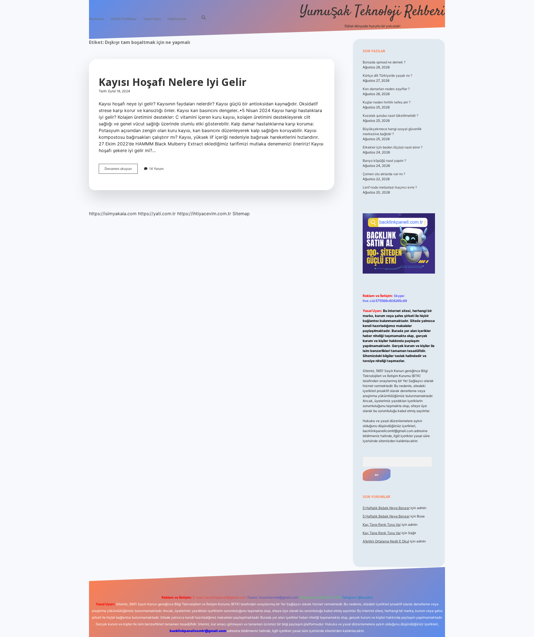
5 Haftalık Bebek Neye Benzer (386, 508)
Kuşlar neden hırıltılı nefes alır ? (387, 102)
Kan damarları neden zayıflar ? (386, 89)
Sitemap (241, 213)
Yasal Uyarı (152, 19)
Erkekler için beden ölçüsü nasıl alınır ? (392, 147)
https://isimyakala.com (113, 213)
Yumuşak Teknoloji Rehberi (372, 12)
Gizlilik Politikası (123, 19)
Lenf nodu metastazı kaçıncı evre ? (390, 187)
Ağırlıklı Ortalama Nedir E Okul (386, 541)
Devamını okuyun (121, 170)
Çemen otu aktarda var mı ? (384, 174)
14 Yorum (156, 169)
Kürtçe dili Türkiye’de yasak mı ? (387, 75)
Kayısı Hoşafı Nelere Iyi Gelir (172, 82)
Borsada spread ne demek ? (384, 62)
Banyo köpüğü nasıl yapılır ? (384, 160)
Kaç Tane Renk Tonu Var (382, 524)
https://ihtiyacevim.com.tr (204, 213)
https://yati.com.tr (157, 213)
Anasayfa (96, 19)
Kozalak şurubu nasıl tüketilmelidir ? (390, 115)
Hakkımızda (177, 19)
